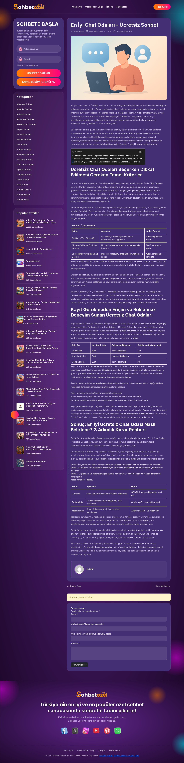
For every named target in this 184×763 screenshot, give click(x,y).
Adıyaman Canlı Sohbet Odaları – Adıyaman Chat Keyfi (41, 332)
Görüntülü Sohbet (25, 154)
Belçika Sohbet (24, 139)
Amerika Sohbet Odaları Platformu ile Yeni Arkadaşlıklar (42, 235)
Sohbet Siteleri (23, 194)
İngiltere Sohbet (24, 169)
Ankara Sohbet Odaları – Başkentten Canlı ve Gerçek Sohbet (40, 317)
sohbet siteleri (120, 755)
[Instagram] (86, 730)
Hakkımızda (121, 7)
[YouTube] (96, 730)
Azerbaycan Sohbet (26, 124)
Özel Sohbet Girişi (94, 7)
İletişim (109, 7)
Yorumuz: (75, 643)
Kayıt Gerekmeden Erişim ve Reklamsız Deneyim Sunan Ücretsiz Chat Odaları (108, 159)
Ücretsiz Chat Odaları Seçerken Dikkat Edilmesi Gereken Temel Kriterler (106, 156)
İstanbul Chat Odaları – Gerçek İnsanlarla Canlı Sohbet (40, 419)
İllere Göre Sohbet (25, 164)
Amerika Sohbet (24, 109)
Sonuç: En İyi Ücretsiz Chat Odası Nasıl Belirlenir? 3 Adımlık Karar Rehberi (107, 162)
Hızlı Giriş (162, 6)
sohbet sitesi (133, 755)
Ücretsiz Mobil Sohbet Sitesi (39, 249)
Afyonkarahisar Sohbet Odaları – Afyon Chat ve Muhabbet (41, 433)
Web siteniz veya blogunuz (91, 634)
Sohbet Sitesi (23, 199)
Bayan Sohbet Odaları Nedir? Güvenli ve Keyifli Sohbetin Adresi (42, 346)
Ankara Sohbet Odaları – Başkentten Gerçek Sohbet (43, 303)
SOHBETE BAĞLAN (38, 73)
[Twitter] (75, 730)
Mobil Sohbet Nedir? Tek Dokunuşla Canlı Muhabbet (43, 390)
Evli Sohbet (22, 144)
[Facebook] (64, 730)
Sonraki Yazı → (163, 586)
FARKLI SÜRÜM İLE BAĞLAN (38, 81)
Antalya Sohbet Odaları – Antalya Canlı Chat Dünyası (41, 288)
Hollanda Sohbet (25, 159)
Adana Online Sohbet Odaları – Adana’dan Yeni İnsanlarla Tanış (41, 221)
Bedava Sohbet (24, 134)
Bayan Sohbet (23, 129)
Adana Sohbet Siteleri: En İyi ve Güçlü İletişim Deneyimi (40, 404)
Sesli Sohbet (22, 184)
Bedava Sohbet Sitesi (36, 461)
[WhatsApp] (118, 730)
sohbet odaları (106, 755)
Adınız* (74, 614)
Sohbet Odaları (24, 189)
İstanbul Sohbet (24, 174)
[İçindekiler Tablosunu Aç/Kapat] (139, 152)
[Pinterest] (107, 730)
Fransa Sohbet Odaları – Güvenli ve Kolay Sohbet (42, 375)
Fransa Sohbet (24, 149)
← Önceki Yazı (74, 586)
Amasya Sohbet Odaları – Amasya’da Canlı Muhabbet (39, 448)
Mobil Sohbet (23, 179)
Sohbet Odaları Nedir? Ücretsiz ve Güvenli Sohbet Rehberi (42, 274)
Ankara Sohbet (24, 114)
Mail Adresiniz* (87, 624)
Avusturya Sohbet (25, 119)
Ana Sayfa (77, 7)
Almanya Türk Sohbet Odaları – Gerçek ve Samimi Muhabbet (40, 361)
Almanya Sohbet (24, 104)
